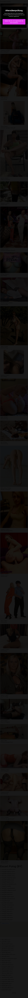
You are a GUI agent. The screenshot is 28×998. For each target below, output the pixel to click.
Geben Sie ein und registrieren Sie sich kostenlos (14, 21)
